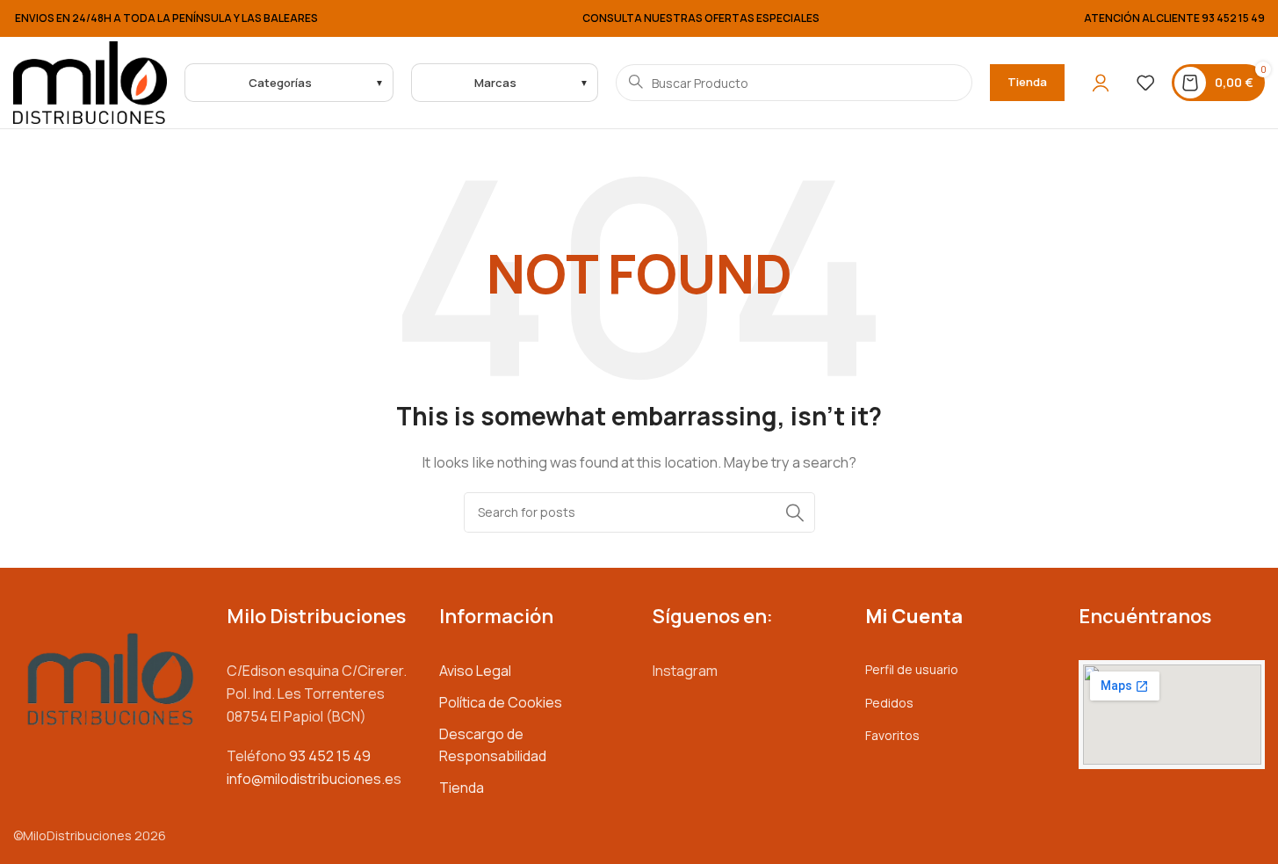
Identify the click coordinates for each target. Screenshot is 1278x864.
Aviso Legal (475, 670)
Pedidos (889, 702)
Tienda (1027, 82)
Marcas (495, 83)
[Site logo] (90, 81)
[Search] (795, 512)
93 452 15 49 (1233, 18)
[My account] (1100, 82)
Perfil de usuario (911, 669)
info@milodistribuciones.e (310, 778)
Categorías (280, 83)
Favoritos (892, 735)
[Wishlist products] (1145, 82)
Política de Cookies (500, 702)
